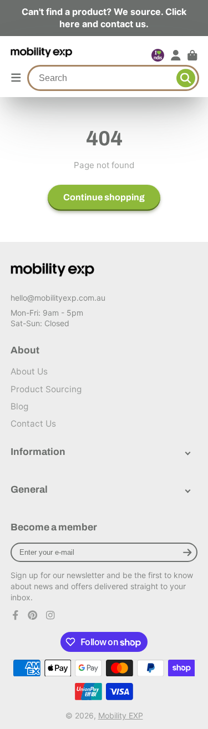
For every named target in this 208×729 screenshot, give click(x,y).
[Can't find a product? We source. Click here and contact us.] (104, 18)
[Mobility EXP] (53, 270)
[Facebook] (16, 615)
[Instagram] (50, 615)
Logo (42, 55)
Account (175, 55)
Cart (192, 55)
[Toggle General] (187, 489)
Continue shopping (104, 197)
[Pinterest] (33, 615)
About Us (29, 371)
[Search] (185, 78)
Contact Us (33, 423)
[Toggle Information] (187, 452)
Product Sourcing (46, 389)
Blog (19, 406)
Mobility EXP (120, 715)
